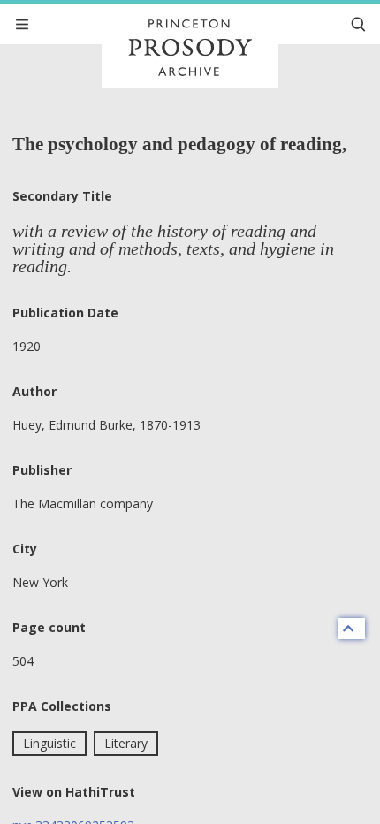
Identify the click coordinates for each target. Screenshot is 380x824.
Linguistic (49, 743)
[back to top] (351, 628)
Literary (126, 743)
